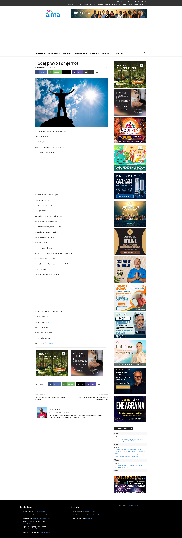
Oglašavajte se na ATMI (89, 4)
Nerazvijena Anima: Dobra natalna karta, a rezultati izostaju (93, 398)
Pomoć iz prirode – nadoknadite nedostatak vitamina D (50, 398)
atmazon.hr (96, 515)
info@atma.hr (40, 511)
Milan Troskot (41, 67)
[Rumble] (124, 1)
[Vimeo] (135, 1)
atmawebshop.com (89, 511)
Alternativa (80, 53)
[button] (144, 54)
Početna (39, 53)
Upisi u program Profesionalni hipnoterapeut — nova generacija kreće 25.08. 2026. (130, 440)
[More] (97, 72)
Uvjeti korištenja (116, 4)
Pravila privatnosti (139, 4)
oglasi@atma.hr (47, 515)
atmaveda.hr (89, 518)
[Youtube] (145, 1)
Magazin (105, 53)
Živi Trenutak (49, 343)
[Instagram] (114, 1)
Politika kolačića (127, 4)
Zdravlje (93, 53)
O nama (79, 4)
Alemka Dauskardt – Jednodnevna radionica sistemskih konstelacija (129, 466)
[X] (131, 1)
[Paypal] (121, 1)
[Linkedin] (117, 1)
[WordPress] (142, 1)
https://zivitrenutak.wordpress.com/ (59, 412)
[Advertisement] (91, 35)
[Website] (138, 1)
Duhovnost (67, 53)
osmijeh (48, 322)
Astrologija (53, 53)
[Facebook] (110, 1)
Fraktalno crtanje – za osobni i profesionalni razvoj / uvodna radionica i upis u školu (129, 455)
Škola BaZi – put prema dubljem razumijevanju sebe (130, 452)
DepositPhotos (133, 505)
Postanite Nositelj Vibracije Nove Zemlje (128, 450)
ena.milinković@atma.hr (30, 529)
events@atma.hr (28, 523)
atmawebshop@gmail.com (41, 518)
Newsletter (100, 4)
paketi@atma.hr (45, 532)
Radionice (118, 53)
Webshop (107, 4)
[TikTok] (128, 1)
